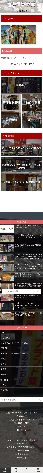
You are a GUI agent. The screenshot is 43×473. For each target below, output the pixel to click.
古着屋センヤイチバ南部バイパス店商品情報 (21, 166)
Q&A (2, 332)
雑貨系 (3, 385)
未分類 (3, 374)
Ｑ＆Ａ (32, 119)
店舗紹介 (21, 85)
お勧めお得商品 (31, 104)
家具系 (3, 364)
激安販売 (4, 380)
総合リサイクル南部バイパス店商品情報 (21, 149)
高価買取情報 (11, 102)
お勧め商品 (5, 338)
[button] (41, 400)
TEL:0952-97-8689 (21, 451)
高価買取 (4, 390)
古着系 (3, 359)
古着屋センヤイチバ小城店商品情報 (21, 182)
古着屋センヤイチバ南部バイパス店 (16, 353)
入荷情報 (11, 119)
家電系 (3, 369)
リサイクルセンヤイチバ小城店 (14, 343)
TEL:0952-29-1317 (21, 423)
